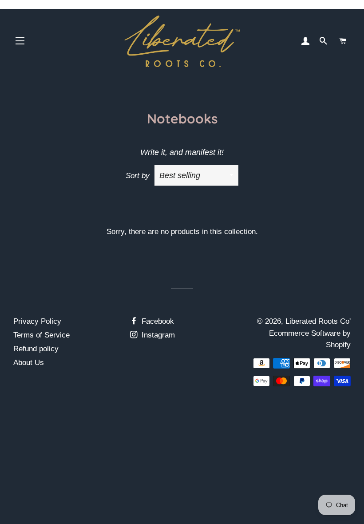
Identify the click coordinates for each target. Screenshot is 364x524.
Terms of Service (41, 335)
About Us (28, 362)
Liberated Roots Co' (318, 321)
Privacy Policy (37, 321)
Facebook (156, 321)
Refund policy (36, 349)
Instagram (157, 335)
